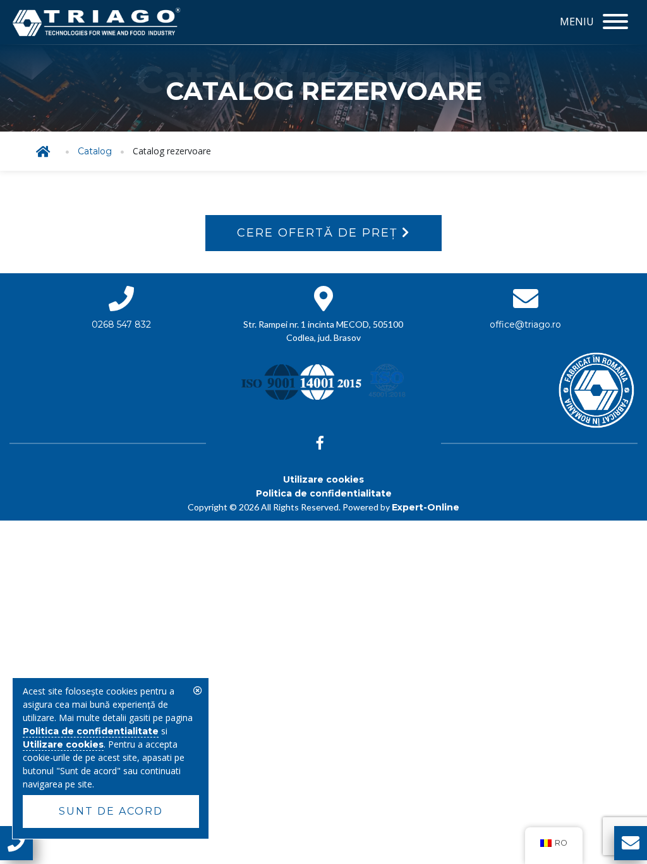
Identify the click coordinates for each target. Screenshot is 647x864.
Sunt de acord (111, 811)
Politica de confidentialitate (324, 493)
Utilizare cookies (323, 479)
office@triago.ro (525, 324)
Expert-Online (425, 507)
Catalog (95, 151)
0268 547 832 (121, 324)
